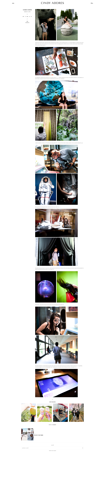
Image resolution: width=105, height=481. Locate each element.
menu (13, 3)
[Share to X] (23, 16)
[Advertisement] (52, 461)
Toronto (27, 22)
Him (27, 21)
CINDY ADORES (52, 3)
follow (92, 3)
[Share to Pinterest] (27, 16)
